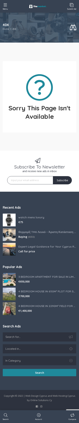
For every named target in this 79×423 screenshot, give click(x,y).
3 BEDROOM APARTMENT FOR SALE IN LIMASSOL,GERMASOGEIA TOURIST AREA (47, 276)
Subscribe (62, 180)
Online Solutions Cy (41, 400)
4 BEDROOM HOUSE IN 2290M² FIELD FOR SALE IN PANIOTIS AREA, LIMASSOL (47, 306)
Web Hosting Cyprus (64, 395)
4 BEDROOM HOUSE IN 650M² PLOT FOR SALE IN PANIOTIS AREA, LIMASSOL (47, 291)
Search (39, 372)
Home (6, 29)
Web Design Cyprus (36, 395)
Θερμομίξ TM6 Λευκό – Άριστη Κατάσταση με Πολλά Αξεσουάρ (47, 232)
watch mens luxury (31, 217)
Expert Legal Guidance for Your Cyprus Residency (47, 246)
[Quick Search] (73, 27)
